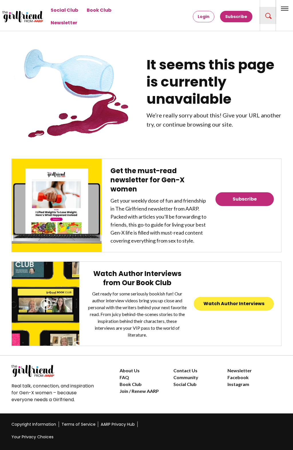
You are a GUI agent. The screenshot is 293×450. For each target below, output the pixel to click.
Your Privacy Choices (32, 437)
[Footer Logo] (54, 371)
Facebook (238, 377)
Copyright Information (33, 424)
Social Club (64, 10)
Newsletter (64, 22)
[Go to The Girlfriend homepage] (12, 16)
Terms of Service (79, 424)
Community (185, 377)
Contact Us (185, 370)
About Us (130, 370)
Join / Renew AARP (139, 391)
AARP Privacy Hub (118, 424)
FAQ (124, 377)
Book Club (99, 10)
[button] (267, 15)
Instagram (238, 384)
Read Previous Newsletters (244, 215)
